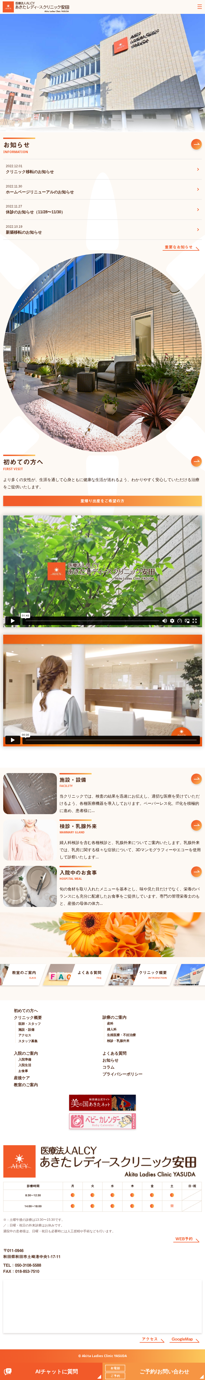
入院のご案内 (26, 1053)
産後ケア (22, 1077)
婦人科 (112, 1029)
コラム (108, 1067)
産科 (110, 1023)
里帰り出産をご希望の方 (102, 501)
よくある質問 (114, 1053)
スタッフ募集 (28, 1041)
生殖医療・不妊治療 (121, 1035)
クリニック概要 (28, 1017)
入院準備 (24, 1059)
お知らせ (110, 1060)
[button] (153, 1371)
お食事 (23, 1071)
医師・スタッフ (29, 1024)
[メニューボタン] (199, 6)
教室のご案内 (26, 1084)
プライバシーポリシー (122, 1074)
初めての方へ (26, 1010)
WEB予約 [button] (184, 1239)
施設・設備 (26, 1029)
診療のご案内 (114, 1017)
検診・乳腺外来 (118, 1041)
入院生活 (24, 1065)
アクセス (24, 1035)
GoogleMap (182, 1339)
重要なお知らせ (179, 247)
